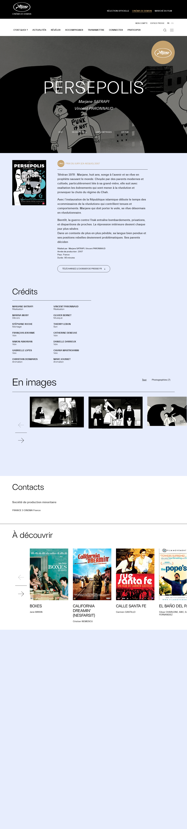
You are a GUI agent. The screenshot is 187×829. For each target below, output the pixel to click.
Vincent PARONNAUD (65, 306)
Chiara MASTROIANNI (66, 350)
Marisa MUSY (20, 315)
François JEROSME (23, 333)
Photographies (161, 380)
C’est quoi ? (20, 30)
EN (172, 23)
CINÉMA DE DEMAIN (142, 11)
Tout (144, 380)
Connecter (116, 30)
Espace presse (157, 23)
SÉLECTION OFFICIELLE (118, 11)
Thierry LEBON (62, 324)
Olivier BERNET (62, 315)
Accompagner (74, 30)
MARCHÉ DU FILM (163, 11)
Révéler (55, 30)
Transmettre (96, 30)
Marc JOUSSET (62, 359)
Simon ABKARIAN (22, 341)
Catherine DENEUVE (65, 333)
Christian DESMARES (25, 359)
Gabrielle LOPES (22, 350)
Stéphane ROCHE (22, 324)
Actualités (39, 30)
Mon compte (141, 23)
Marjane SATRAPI (22, 306)
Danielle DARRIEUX (64, 341)
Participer (134, 30)
